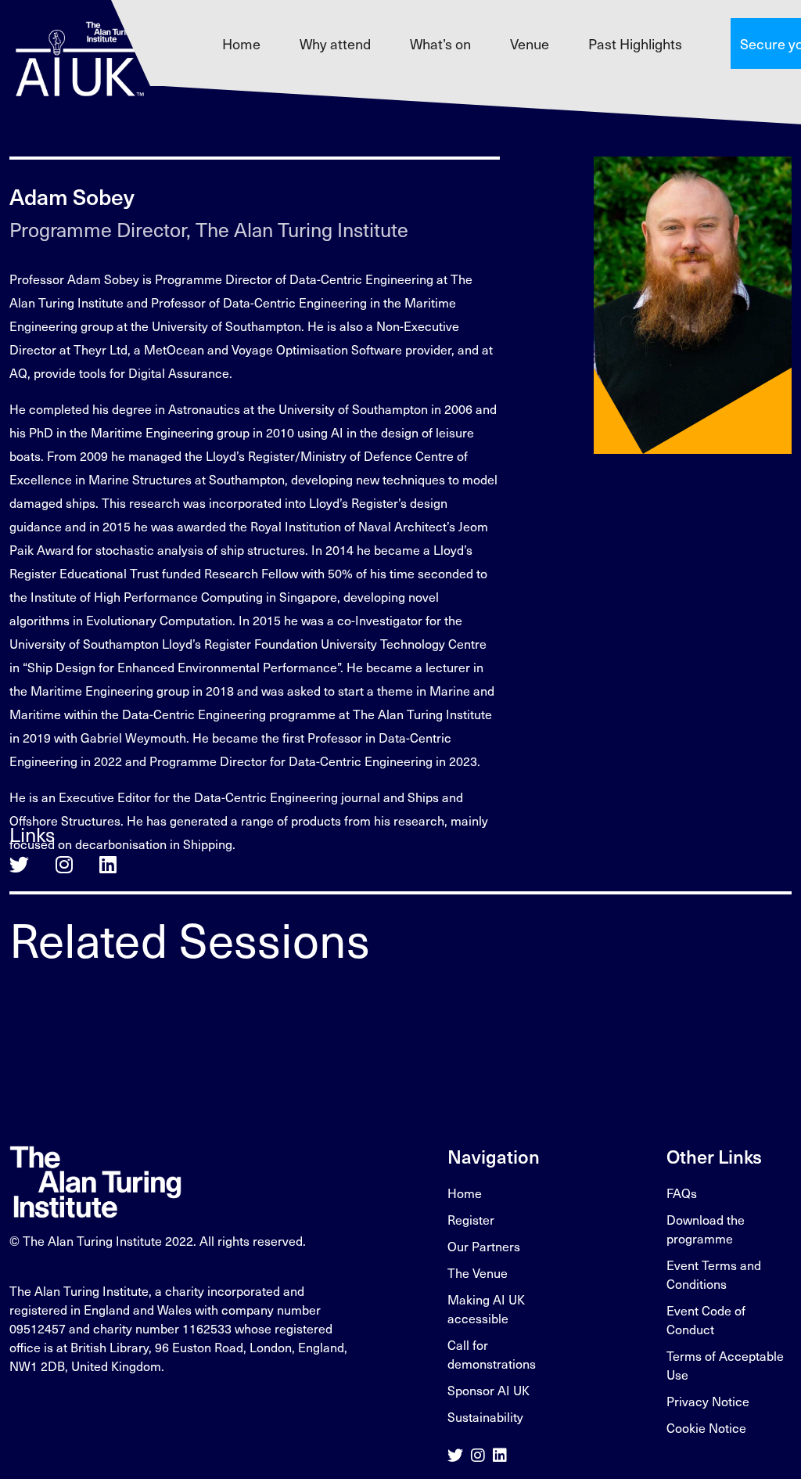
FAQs (681, 1192)
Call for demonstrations (491, 1354)
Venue (529, 43)
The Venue (477, 1272)
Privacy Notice (707, 1400)
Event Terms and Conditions (713, 1274)
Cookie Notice (706, 1427)
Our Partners (483, 1245)
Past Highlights (635, 43)
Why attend (335, 43)
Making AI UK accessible (486, 1308)
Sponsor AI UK (488, 1389)
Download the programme (705, 1228)
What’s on (440, 43)
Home (241, 43)
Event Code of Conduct (705, 1319)
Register (470, 1219)
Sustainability (485, 1416)
